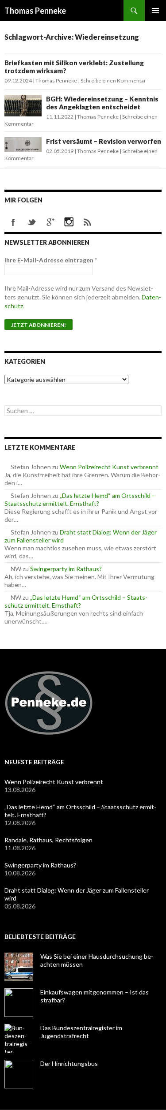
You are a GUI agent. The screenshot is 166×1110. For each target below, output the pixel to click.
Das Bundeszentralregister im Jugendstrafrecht (81, 1031)
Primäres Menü (155, 10)
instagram (69, 222)
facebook (13, 222)
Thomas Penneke (35, 10)
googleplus (50, 222)
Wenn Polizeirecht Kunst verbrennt (109, 467)
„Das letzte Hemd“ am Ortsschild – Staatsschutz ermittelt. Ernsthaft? (79, 499)
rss (88, 222)
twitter (32, 222)
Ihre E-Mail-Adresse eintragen (50, 260)
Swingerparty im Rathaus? (66, 568)
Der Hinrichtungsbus (69, 1063)
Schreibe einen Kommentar (113, 80)
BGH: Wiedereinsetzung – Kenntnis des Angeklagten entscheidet (102, 103)
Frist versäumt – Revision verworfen (103, 141)
